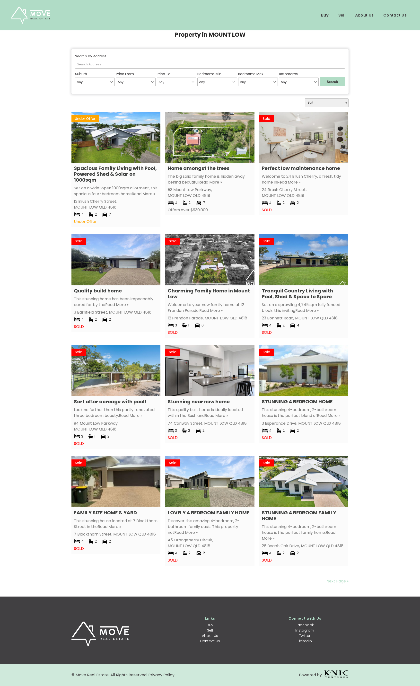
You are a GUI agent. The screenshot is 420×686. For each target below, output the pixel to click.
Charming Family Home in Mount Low (209, 293)
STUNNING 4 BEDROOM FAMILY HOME (299, 515)
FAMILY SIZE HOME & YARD (105, 512)
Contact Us (395, 15)
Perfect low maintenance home (301, 168)
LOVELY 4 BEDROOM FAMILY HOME (208, 512)
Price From (125, 73)
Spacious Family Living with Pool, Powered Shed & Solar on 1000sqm (115, 174)
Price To (163, 73)
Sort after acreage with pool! (110, 401)
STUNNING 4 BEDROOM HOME (297, 401)
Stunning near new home (199, 401)
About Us (364, 15)
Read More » (143, 194)
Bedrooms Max (250, 73)
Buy (325, 15)
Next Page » (337, 581)
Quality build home (98, 290)
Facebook (305, 625)
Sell (341, 15)
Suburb (81, 73)
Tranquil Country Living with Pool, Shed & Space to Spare (297, 293)
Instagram (304, 630)
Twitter (305, 635)
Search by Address (90, 56)
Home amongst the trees (198, 168)
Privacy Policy (161, 675)
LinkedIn (305, 641)
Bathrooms (288, 73)
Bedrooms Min (209, 73)
